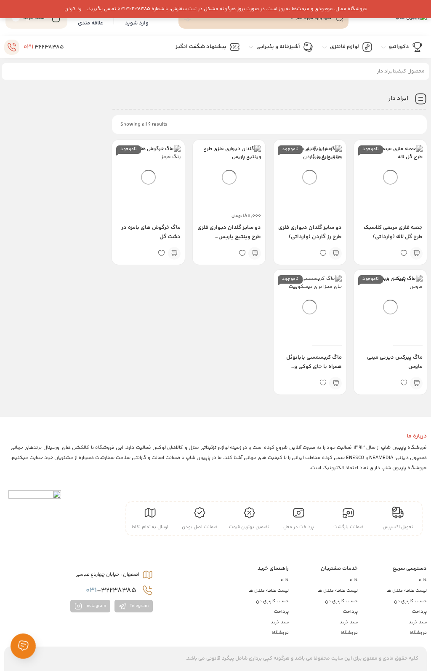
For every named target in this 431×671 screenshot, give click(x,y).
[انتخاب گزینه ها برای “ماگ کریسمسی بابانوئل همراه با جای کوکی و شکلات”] (335, 383)
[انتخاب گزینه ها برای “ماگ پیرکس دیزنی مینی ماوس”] (416, 383)
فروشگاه (418, 632)
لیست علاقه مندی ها (406, 590)
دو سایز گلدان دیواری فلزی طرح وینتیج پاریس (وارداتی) (229, 236)
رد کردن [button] (72, 9)
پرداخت (419, 611)
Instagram (95, 605)
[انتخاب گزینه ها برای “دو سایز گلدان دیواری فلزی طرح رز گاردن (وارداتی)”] (335, 253)
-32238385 (112, 590)
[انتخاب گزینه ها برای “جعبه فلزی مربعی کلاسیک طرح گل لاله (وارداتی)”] (416, 253)
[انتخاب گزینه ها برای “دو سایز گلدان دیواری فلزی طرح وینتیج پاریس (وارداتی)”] (254, 253)
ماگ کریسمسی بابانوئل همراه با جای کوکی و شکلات (314, 366)
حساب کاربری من (410, 601)
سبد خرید (418, 622)
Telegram (138, 605)
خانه (422, 580)
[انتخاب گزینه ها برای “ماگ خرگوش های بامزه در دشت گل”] (174, 253)
